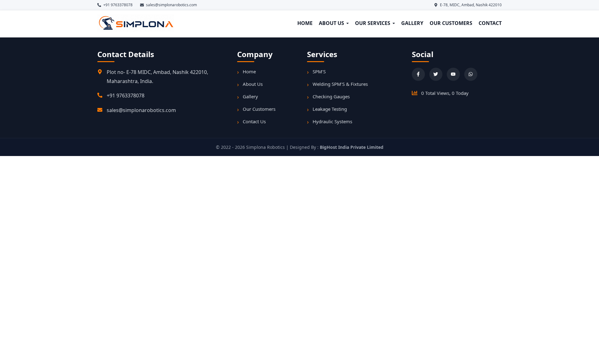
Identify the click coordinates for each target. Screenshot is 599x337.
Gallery (250, 96)
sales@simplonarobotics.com (141, 110)
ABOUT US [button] (331, 23)
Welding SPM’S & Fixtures (340, 84)
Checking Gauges (331, 96)
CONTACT (490, 23)
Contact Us (254, 121)
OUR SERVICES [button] (372, 23)
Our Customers (259, 109)
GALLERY (412, 23)
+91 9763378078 (125, 95)
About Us (253, 84)
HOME (305, 23)
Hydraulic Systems (332, 121)
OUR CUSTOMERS (451, 23)
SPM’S (319, 71)
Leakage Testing (330, 109)
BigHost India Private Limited (351, 147)
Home (249, 71)
